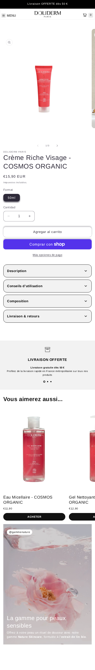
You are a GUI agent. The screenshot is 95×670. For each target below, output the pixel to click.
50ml (11, 197)
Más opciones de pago (47, 254)
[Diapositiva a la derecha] (57, 146)
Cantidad (9, 207)
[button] (44, 381)
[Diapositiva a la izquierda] (38, 146)
